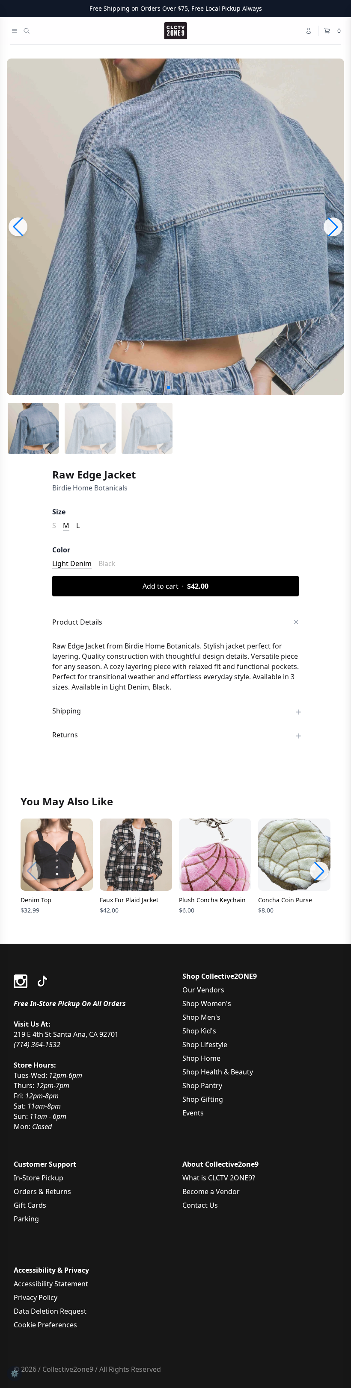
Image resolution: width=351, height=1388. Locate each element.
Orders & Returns (42, 1191)
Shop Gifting (202, 1099)
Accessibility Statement (51, 1283)
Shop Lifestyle (204, 1044)
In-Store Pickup (38, 1178)
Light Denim (72, 563)
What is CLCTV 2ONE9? (218, 1178)
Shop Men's (201, 1017)
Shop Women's (206, 1003)
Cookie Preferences (45, 1324)
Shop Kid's (199, 1031)
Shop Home (201, 1058)
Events (193, 1113)
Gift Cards (30, 1205)
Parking (26, 1219)
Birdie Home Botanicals (90, 488)
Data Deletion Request (50, 1311)
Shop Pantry (202, 1085)
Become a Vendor (211, 1191)
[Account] (308, 30)
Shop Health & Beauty (217, 1072)
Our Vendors (203, 990)
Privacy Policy (35, 1297)
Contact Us (200, 1205)
